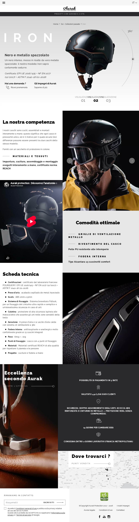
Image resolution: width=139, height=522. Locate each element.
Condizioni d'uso (106, 510)
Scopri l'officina (16, 386)
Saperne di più (40, 87)
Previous (69, 161)
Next (132, 161)
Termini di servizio (23, 515)
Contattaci (120, 510)
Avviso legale (89, 510)
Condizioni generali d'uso (26, 508)
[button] (4, 2)
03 (108, 99)
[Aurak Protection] (69, 2)
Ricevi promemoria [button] (19, 87)
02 (96, 99)
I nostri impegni (123, 506)
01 (83, 99)
